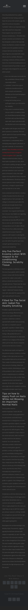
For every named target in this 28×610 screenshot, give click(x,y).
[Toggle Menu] (24, 6)
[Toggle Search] (19, 6)
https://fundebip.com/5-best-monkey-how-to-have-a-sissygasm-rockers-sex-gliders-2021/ (13, 152)
